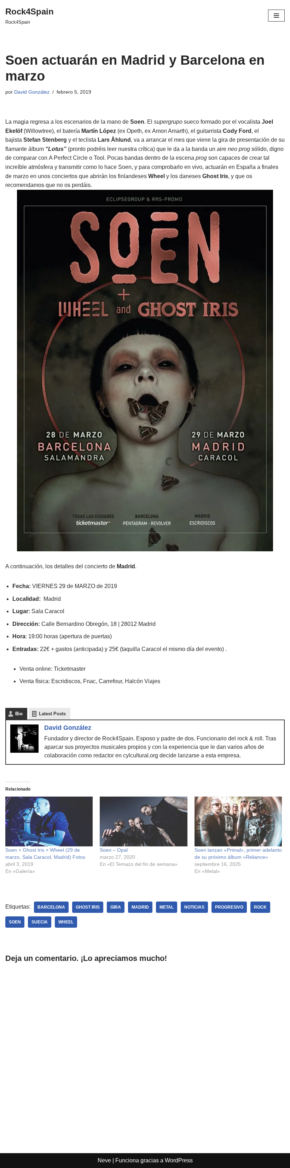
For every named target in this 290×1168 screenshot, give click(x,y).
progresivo (229, 907)
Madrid (140, 907)
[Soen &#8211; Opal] (143, 821)
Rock (260, 907)
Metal (167, 907)
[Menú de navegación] (276, 16)
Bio (19, 713)
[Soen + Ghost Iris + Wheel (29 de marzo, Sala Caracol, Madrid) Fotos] (49, 821)
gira (115, 907)
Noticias (194, 907)
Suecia (39, 922)
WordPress (179, 1160)
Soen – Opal (114, 850)
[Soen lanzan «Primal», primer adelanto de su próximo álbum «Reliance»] (238, 821)
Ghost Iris (88, 907)
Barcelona (51, 907)
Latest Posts (52, 713)
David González (32, 92)
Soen (15, 922)
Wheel (66, 922)
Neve (104, 1160)
